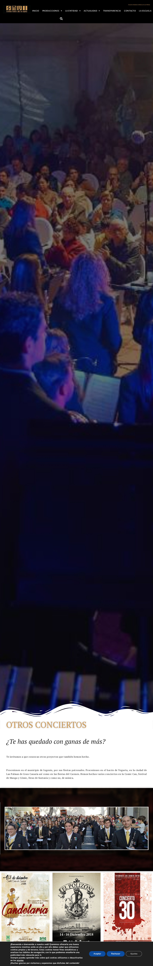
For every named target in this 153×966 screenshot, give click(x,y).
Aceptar (97, 953)
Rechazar (115, 953)
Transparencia (112, 11)
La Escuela (145, 11)
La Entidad (71, 11)
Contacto (130, 11)
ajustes (20, 960)
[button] (61, 18)
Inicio (35, 11)
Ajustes (133, 953)
